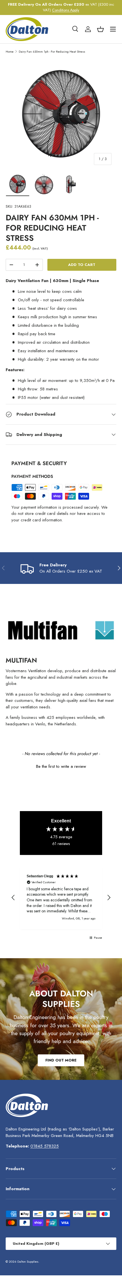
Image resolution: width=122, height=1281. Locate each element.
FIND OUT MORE (61, 1060)
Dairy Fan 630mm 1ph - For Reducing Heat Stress (52, 51)
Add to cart (81, 264)
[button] (100, 29)
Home (10, 51)
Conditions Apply (65, 10)
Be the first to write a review (61, 767)
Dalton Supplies (27, 1261)
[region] (61, 898)
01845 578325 (44, 1146)
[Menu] (113, 29)
